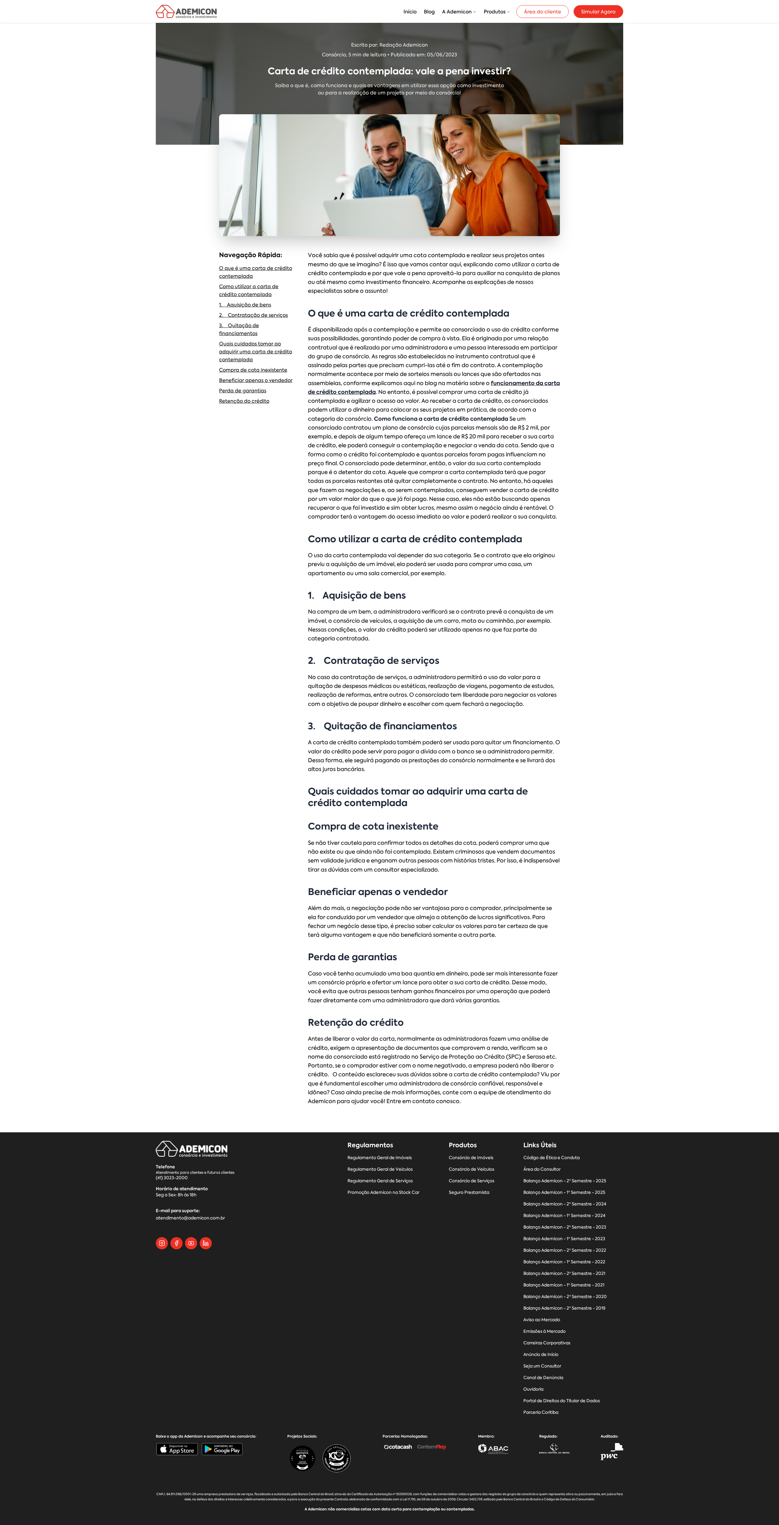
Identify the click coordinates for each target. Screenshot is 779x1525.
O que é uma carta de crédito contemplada (255, 272)
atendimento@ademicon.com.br (190, 1218)
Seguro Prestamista (469, 1192)
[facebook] (176, 1243)
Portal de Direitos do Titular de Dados (561, 1401)
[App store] (177, 1449)
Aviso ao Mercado (541, 1320)
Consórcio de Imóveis (471, 1158)
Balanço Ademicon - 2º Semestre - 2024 (564, 1204)
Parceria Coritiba (540, 1412)
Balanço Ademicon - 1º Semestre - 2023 (564, 1239)
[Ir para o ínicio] (186, 11)
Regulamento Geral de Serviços (380, 1181)
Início (410, 11)
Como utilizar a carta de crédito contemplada (248, 290)
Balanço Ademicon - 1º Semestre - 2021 (563, 1285)
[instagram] (162, 1243)
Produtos (494, 11)
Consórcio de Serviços (471, 1181)
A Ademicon (457, 11)
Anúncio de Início (540, 1354)
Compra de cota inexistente (253, 369)
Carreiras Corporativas (546, 1343)
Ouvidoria (533, 1389)
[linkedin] (206, 1243)
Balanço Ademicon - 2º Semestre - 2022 (564, 1250)
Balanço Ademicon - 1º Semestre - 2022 (564, 1262)
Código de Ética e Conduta (551, 1158)
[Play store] (222, 1449)
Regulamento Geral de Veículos (380, 1169)
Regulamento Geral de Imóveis (380, 1158)
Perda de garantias (242, 390)
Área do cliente (542, 11)
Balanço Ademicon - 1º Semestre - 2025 (564, 1192)
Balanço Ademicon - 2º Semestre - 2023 (564, 1227)
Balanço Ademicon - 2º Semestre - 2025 (564, 1181)
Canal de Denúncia (543, 1378)
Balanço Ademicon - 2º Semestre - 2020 (565, 1296)
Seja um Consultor (542, 1366)
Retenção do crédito (244, 401)
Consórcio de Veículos (471, 1169)
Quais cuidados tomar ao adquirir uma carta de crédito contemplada (255, 351)
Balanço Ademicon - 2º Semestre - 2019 (564, 1308)
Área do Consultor (542, 1169)
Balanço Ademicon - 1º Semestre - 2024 (564, 1215)
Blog (429, 11)
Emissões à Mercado (544, 1331)
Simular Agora (598, 11)
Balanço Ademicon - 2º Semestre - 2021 (564, 1273)
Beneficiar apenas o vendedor (255, 380)
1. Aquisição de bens (245, 304)
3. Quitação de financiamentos (239, 329)
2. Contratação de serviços (253, 315)
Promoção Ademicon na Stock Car (383, 1192)
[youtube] (191, 1243)
